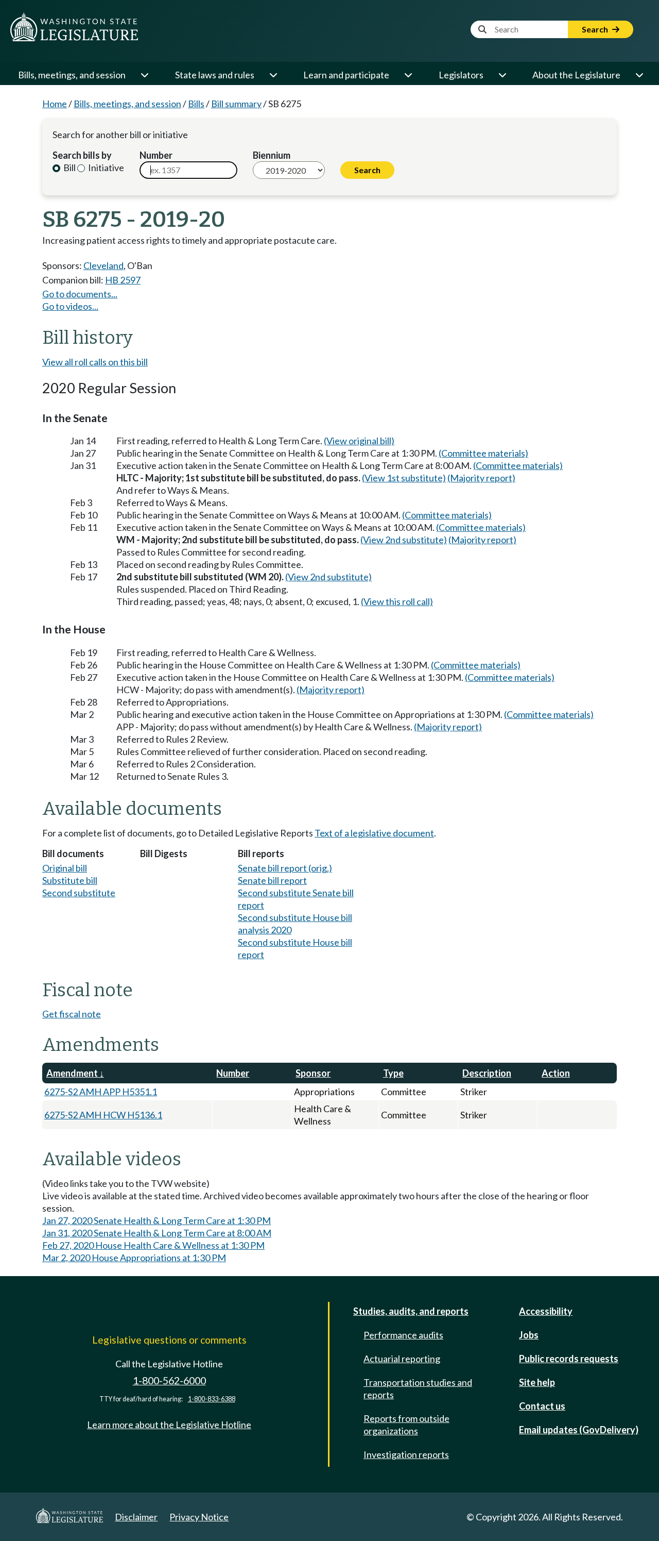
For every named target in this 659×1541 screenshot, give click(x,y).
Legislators (461, 74)
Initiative (105, 167)
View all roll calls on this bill (95, 361)
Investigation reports (406, 1454)
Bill (69, 167)
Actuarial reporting (401, 1358)
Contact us (542, 1406)
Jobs (529, 1335)
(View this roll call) (397, 601)
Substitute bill (69, 880)
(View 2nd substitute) (403, 539)
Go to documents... (79, 293)
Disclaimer (136, 1516)
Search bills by (82, 155)
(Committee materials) (483, 453)
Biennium (271, 155)
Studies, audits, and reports (411, 1311)
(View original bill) (359, 440)
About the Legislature (576, 74)
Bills (196, 103)
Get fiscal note (71, 1013)
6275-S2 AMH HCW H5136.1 (103, 1114)
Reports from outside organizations (406, 1424)
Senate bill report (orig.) (285, 868)
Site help (537, 1382)
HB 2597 (123, 280)
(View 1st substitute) (404, 477)
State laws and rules (214, 74)
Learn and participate (346, 74)
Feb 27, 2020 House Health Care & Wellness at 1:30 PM (153, 1245)
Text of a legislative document (374, 833)
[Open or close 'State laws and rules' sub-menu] (273, 74)
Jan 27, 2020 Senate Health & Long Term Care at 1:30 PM (156, 1220)
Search (596, 29)
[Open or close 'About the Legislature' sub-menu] (639, 74)
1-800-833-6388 (211, 1399)
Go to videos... (70, 306)
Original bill (64, 868)
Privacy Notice (199, 1516)
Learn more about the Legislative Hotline (169, 1424)
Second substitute (78, 892)
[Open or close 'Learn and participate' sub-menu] (408, 74)
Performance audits (403, 1335)
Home (54, 103)
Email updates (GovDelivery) (578, 1429)
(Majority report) (481, 477)
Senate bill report (272, 880)
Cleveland (103, 265)
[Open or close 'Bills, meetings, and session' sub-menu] (144, 74)
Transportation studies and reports (417, 1388)
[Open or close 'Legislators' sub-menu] (502, 74)
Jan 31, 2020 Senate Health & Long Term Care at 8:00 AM (156, 1232)
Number (156, 155)
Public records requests (568, 1358)
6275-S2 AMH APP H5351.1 (100, 1091)
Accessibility (546, 1311)
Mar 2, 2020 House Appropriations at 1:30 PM (134, 1257)
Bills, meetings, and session (72, 74)
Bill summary (236, 103)
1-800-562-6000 (169, 1380)
